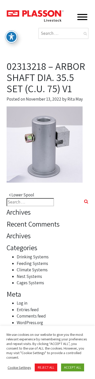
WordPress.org (30, 322)
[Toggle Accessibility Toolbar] (11, 37)
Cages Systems (30, 283)
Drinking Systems (33, 257)
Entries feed (28, 309)
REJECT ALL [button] (46, 367)
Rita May (75, 99)
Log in (22, 303)
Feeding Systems (32, 263)
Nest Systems (29, 276)
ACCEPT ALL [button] (72, 367)
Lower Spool (22, 195)
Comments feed (31, 316)
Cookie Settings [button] (19, 367)
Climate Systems (32, 270)
